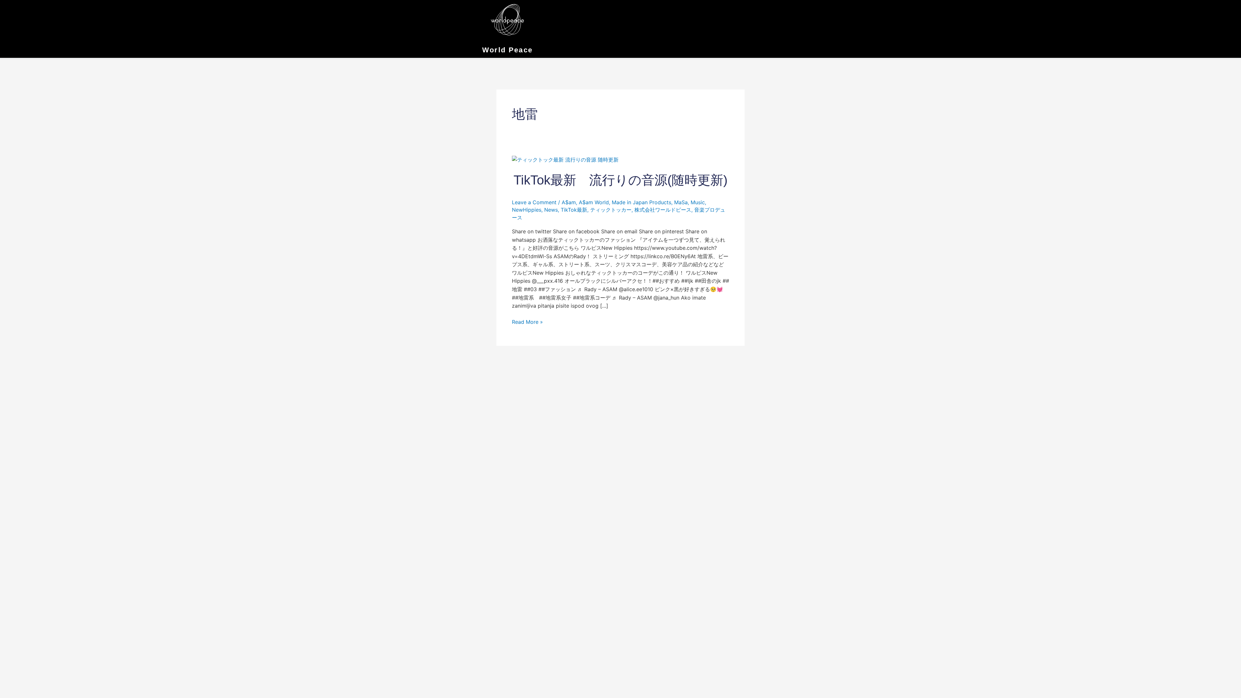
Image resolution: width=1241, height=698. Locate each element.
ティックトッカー (610, 209)
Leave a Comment (534, 202)
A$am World (594, 202)
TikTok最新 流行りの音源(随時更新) (620, 180)
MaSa (681, 202)
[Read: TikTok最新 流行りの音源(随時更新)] (565, 159)
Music (698, 202)
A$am (569, 202)
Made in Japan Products (641, 202)
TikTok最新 (574, 209)
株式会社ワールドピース (662, 209)
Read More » (527, 321)
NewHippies (526, 209)
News (551, 209)
